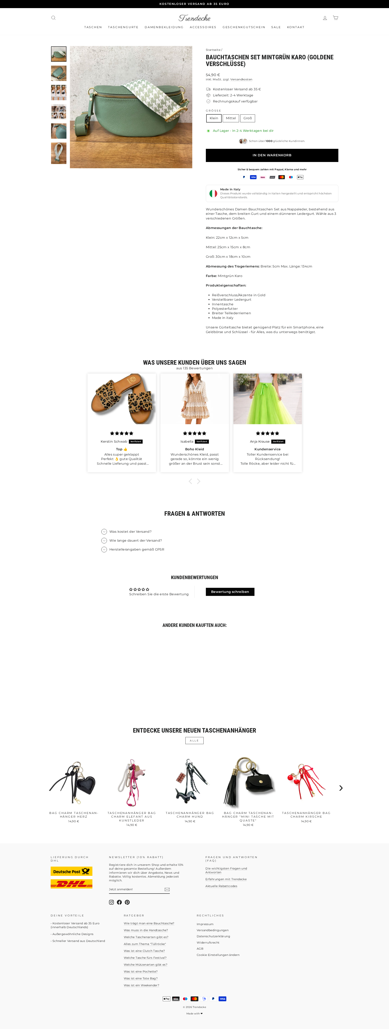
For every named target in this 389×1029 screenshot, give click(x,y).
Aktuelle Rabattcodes (221, 886)
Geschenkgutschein (244, 27)
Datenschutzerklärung (213, 936)
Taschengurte (123, 27)
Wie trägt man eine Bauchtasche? (149, 923)
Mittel (231, 118)
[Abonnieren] (167, 889)
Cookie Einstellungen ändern (218, 955)
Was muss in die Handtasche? (146, 930)
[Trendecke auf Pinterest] (127, 902)
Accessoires (203, 27)
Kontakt (296, 27)
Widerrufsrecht (208, 942)
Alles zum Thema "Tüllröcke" (145, 944)
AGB (200, 948)
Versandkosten (241, 79)
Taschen (93, 27)
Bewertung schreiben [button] (230, 592)
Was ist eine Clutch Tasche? (144, 950)
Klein (214, 118)
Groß (248, 118)
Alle (194, 740)
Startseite (213, 49)
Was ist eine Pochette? (141, 971)
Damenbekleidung (164, 27)
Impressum (205, 924)
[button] (191, 481)
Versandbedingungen (213, 930)
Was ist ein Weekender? (141, 985)
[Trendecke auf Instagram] (111, 902)
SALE (276, 27)
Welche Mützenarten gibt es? (146, 964)
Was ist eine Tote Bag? (141, 978)
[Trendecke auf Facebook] (119, 902)
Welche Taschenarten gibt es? (146, 937)
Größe (214, 110)
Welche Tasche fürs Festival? (145, 957)
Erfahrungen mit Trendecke (226, 879)
